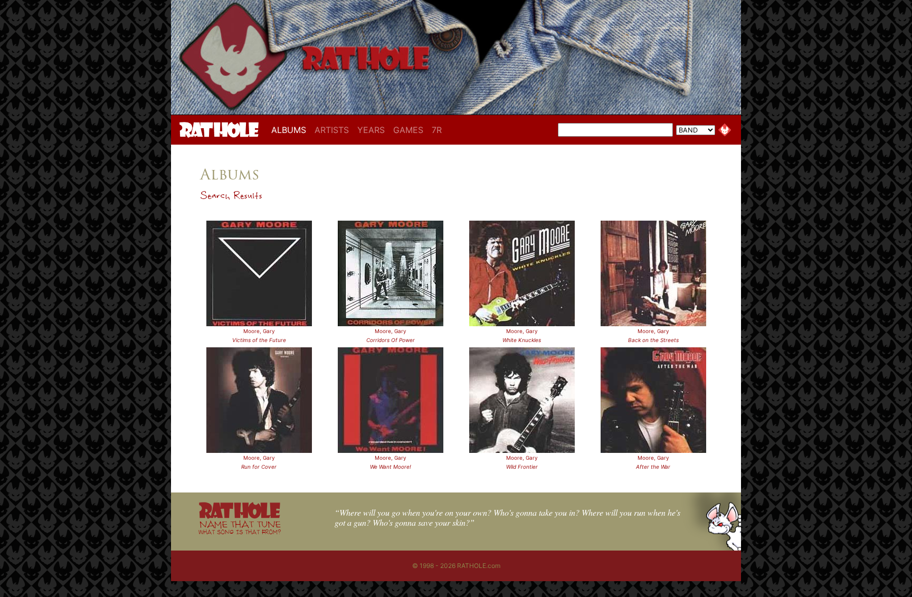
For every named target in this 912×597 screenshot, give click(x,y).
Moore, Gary (259, 331)
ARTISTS (332, 130)
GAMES (408, 130)
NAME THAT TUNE (239, 527)
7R (437, 130)
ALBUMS (290, 129)
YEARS (371, 130)
